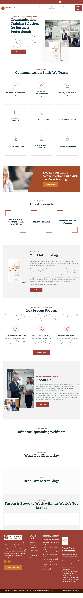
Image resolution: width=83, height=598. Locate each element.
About (71, 6)
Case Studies (34, 555)
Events (59, 6)
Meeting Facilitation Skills (50, 559)
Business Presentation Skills (51, 539)
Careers (32, 558)
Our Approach (43, 6)
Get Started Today (41, 352)
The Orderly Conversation (51, 7)
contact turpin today (13, 567)
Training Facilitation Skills (50, 562)
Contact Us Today (78, 8)
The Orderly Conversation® (70, 561)
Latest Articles (34, 550)
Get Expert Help (18, 51)
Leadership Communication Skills (51, 548)
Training (32, 542)
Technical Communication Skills (50, 555)
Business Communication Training (29, 6)
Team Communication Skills (51, 552)
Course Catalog (47, 569)
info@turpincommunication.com (71, 2)
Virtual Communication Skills (50, 565)
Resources (65, 6)
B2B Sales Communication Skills (51, 543)
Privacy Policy (50, 590)
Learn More (36, 290)
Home (17, 6)
